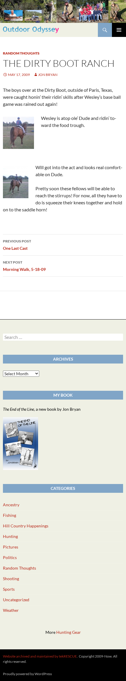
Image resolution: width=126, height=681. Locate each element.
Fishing (9, 515)
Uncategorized (16, 599)
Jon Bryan (47, 74)
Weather (11, 610)
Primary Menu (119, 30)
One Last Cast (17, 245)
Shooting (11, 578)
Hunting (10, 536)
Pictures (10, 546)
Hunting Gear (68, 632)
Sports (9, 589)
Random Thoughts (21, 53)
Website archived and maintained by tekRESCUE (40, 656)
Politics (10, 557)
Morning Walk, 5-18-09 (24, 266)
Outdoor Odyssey (31, 30)
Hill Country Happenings (25, 525)
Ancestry (11, 504)
